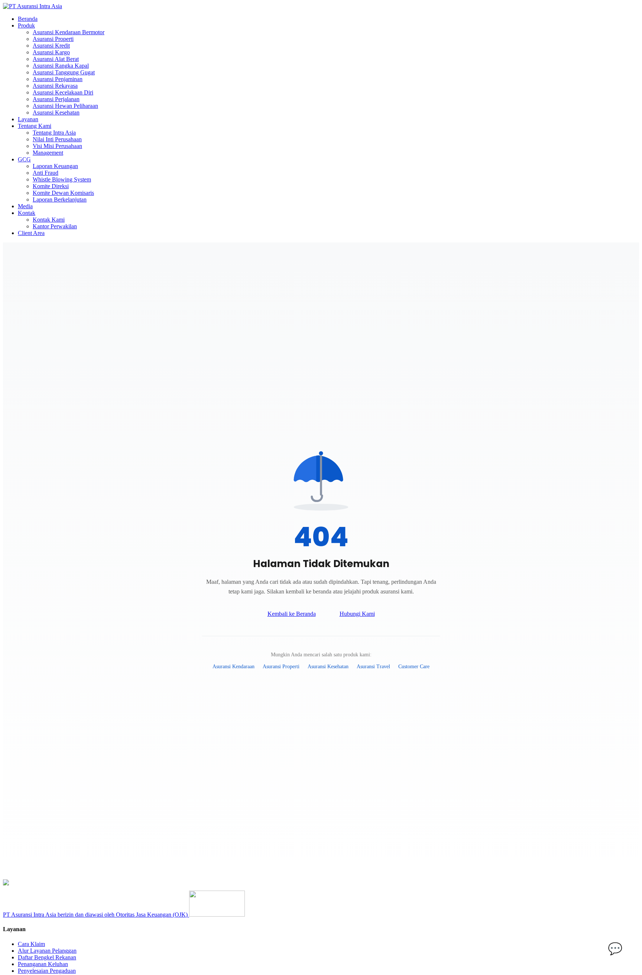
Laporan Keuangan (55, 166)
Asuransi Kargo (51, 52)
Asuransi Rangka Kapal (61, 65)
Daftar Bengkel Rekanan (47, 957)
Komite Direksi (51, 186)
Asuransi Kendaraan (233, 666)
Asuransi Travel (373, 666)
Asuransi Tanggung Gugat (64, 72)
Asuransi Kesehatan (56, 112)
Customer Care (413, 666)
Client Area (31, 233)
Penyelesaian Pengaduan (47, 971)
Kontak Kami (49, 219)
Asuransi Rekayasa (55, 86)
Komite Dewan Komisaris (63, 193)
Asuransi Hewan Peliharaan (65, 106)
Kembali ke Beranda (292, 614)
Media (25, 206)
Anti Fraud (45, 173)
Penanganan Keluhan (43, 964)
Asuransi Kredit (51, 45)
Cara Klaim (31, 944)
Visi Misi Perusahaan (57, 146)
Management (48, 152)
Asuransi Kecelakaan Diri (63, 92)
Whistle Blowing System (62, 179)
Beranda (28, 19)
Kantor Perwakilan (55, 226)
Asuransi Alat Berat (56, 59)
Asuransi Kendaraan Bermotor (68, 32)
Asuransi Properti (53, 39)
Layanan (28, 119)
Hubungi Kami (357, 614)
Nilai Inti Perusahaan (57, 139)
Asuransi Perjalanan (56, 99)
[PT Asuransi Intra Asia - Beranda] (32, 6)
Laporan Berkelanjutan (60, 199)
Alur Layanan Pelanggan (47, 950)
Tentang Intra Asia (54, 132)
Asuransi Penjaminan (57, 79)
